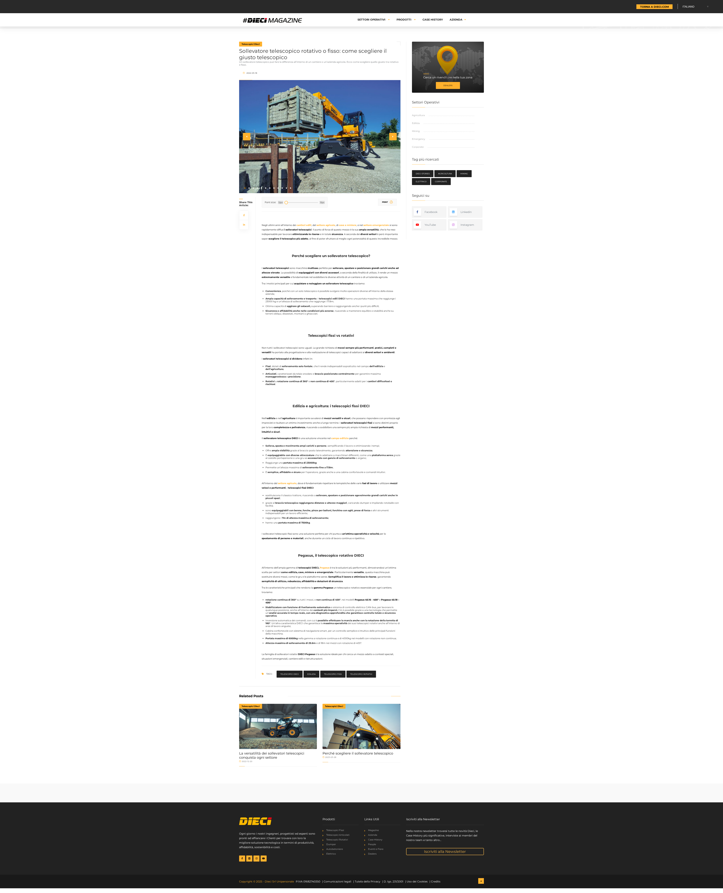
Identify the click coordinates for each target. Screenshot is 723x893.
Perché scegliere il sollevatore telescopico (358, 753)
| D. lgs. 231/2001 (392, 881)
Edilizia (311, 674)
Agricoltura (418, 115)
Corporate (418, 146)
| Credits (434, 881)
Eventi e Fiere (375, 849)
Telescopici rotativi (361, 674)
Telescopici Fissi (335, 830)
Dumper (331, 844)
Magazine (373, 830)
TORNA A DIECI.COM (654, 6)
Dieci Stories (423, 173)
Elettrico (421, 181)
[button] (245, 188)
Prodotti (404, 19)
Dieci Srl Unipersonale (279, 881)
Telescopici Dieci (251, 44)
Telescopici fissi (333, 674)
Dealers (447, 85)
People (372, 844)
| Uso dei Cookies (416, 881)
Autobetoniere (334, 849)
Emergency (418, 139)
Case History (433, 19)
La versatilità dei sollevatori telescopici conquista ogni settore (271, 755)
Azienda (456, 19)
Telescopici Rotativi (337, 839)
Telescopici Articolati (337, 834)
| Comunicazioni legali (336, 881)
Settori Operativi (372, 19)
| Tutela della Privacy (366, 881)
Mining (416, 131)
